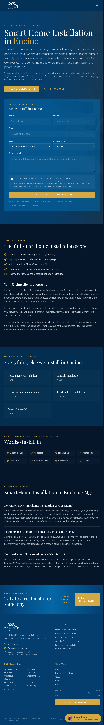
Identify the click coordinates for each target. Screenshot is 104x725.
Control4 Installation (64, 637)
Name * (12, 115)
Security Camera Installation (67, 641)
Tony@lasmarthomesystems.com (22, 648)
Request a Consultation (77, 702)
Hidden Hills (63, 453)
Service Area (59, 141)
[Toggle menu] (97, 5)
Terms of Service (37, 186)
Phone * (56, 115)
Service (12, 141)
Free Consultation (20, 89)
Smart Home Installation (17, 25)
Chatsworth (63, 461)
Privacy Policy (22, 186)
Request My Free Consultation (52, 194)
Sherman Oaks (10, 686)
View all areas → (12, 690)
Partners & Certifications (65, 673)
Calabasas (38, 453)
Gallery (58, 677)
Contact (58, 684)
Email (11, 128)
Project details (15, 153)
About (58, 669)
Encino (36, 25)
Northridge (9, 682)
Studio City (31, 686)
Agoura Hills (88, 453)
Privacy (62, 720)
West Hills (14, 461)
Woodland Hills (41, 461)
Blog (57, 681)
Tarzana (86, 461)
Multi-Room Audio (63, 649)
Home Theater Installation (66, 634)
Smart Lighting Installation (66, 645)
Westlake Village (17, 453)
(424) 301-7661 (56, 89)
